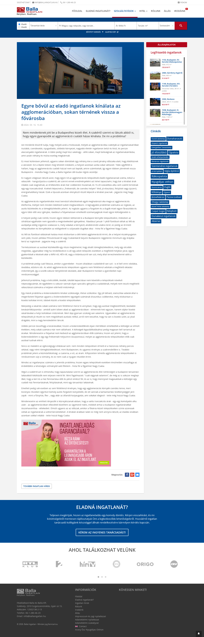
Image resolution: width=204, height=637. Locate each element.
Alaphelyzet (110, 32)
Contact (82, 626)
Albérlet (156, 221)
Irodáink (180, 10)
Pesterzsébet (174, 197)
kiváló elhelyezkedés (160, 157)
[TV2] (59, 564)
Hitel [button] (142, 10)
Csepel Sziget (158, 211)
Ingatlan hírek (82, 603)
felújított (172, 211)
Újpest (167, 192)
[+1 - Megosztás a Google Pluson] (132, 475)
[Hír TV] (88, 564)
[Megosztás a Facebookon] (127, 475)
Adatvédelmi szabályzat (87, 622)
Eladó (24, 24)
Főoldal (77, 10)
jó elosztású (159, 152)
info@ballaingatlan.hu (45, 2)
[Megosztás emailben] (137, 475)
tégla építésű (171, 171)
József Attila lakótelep (160, 206)
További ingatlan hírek (36, 486)
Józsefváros (158, 197)
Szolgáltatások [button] (124, 10)
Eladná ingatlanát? (98, 10)
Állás (167, 10)
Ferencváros (157, 187)
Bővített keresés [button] (93, 32)
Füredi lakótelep (158, 138)
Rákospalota (159, 176)
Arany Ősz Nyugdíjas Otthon (89, 629)
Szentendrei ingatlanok (164, 166)
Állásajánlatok (167, 44)
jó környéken (157, 171)
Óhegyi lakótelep (160, 202)
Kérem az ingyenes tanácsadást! (102, 532)
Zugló (167, 187)
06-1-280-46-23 (68, 2)
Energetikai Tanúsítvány (161, 147)
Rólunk (155, 10)
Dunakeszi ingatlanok (163, 216)
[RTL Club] (30, 564)
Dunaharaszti (174, 138)
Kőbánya (156, 192)
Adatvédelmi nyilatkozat (87, 619)
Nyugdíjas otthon (162, 181)
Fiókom (182, 2)
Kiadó (24, 27)
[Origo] (145, 564)
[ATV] (174, 564)
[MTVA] (116, 564)
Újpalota (173, 152)
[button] (199, 634)
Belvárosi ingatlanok (160, 161)
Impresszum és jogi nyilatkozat (90, 616)
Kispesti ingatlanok (159, 143)
